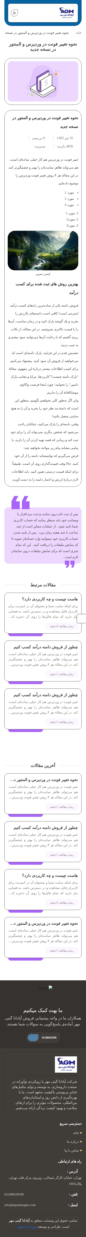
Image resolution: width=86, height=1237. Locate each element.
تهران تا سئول (26, 1226)
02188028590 (14, 1194)
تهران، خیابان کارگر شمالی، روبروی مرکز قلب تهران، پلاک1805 (45, 1181)
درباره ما (73, 1141)
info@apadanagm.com (20, 1205)
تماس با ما (71, 1150)
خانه (79, 33)
